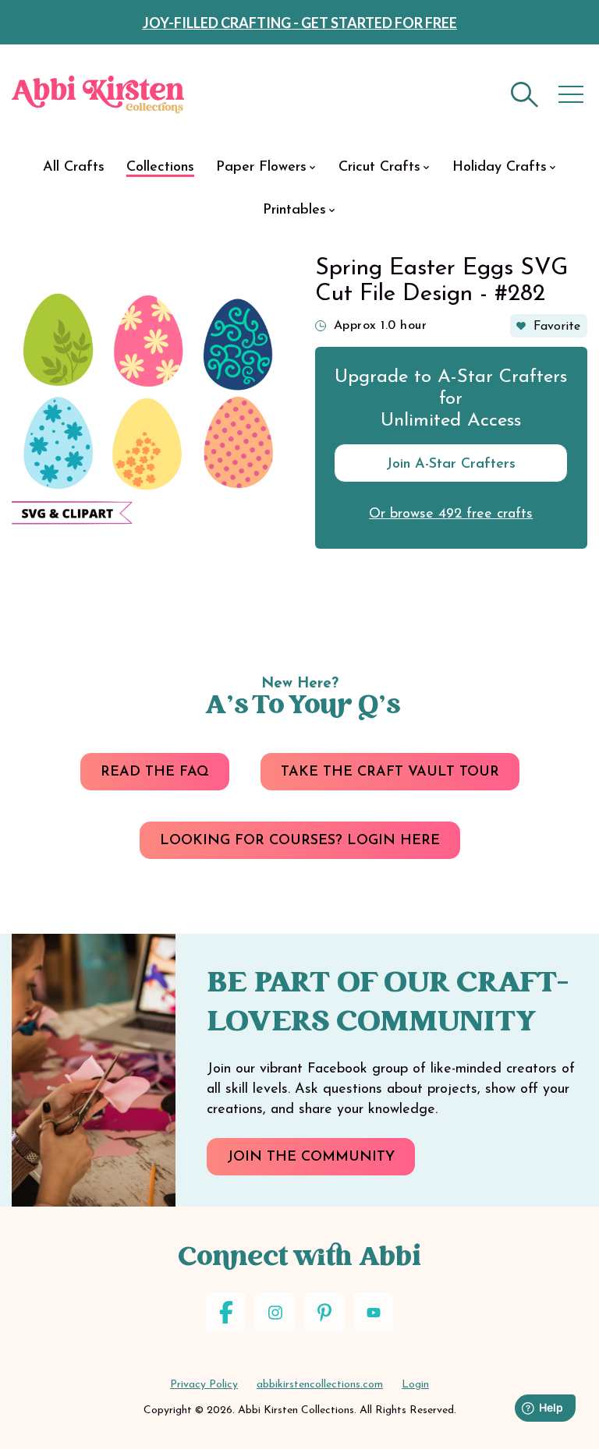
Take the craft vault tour (390, 772)
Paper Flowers (261, 168)
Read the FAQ (155, 772)
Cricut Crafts (379, 168)
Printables (294, 210)
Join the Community (311, 1157)
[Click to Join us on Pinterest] (324, 1312)
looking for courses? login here (300, 841)
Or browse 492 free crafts (451, 514)
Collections (160, 168)
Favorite (556, 326)
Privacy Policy (204, 1385)
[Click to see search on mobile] (525, 95)
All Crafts (74, 168)
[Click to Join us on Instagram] (275, 1312)
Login (415, 1385)
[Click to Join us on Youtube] (373, 1312)
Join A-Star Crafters (451, 465)
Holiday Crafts (499, 168)
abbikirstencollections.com (320, 1385)
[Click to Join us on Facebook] (226, 1312)
